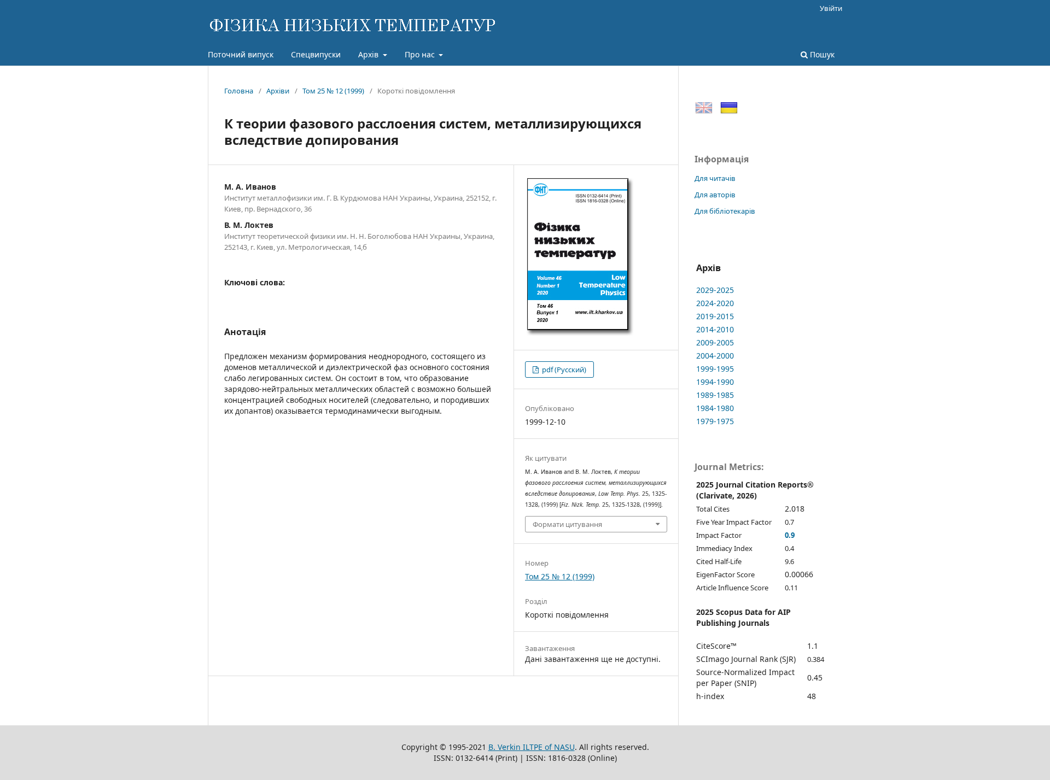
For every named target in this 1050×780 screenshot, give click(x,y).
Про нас (421, 54)
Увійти (831, 8)
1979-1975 (715, 421)
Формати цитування (567, 524)
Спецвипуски (316, 54)
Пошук (821, 54)
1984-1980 (715, 408)
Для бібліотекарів (725, 211)
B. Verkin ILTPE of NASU (531, 747)
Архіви (277, 91)
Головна (238, 91)
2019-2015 (715, 316)
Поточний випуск (240, 54)
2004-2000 (715, 355)
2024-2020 (715, 303)
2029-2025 (715, 290)
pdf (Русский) (563, 369)
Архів (369, 54)
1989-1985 (715, 395)
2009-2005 (715, 342)
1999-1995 (715, 368)
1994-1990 (715, 382)
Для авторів (715, 195)
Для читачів (715, 178)
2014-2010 (715, 329)
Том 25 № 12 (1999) (333, 91)
